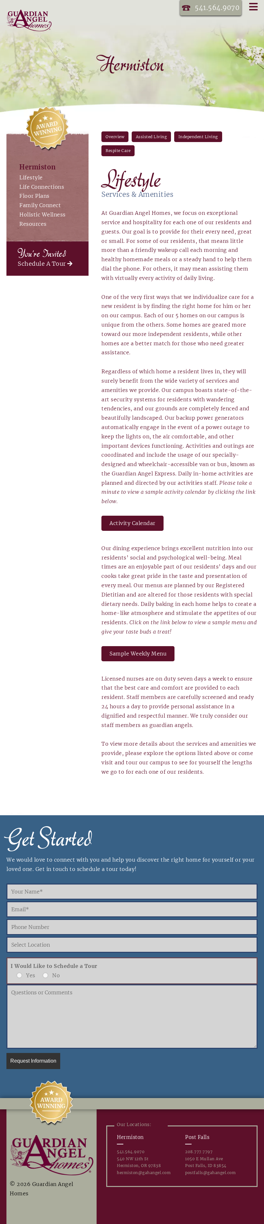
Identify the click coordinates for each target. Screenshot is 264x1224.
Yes (30, 975)
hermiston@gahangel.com (144, 1172)
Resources (33, 224)
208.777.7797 (198, 1151)
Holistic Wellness (42, 214)
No (56, 975)
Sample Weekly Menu (137, 653)
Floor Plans (34, 196)
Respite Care (118, 150)
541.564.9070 (217, 8)
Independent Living (198, 136)
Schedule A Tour (42, 263)
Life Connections (41, 187)
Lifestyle (31, 177)
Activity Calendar (132, 523)
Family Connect (40, 205)
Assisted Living (151, 136)
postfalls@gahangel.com (210, 1172)
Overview (115, 136)
